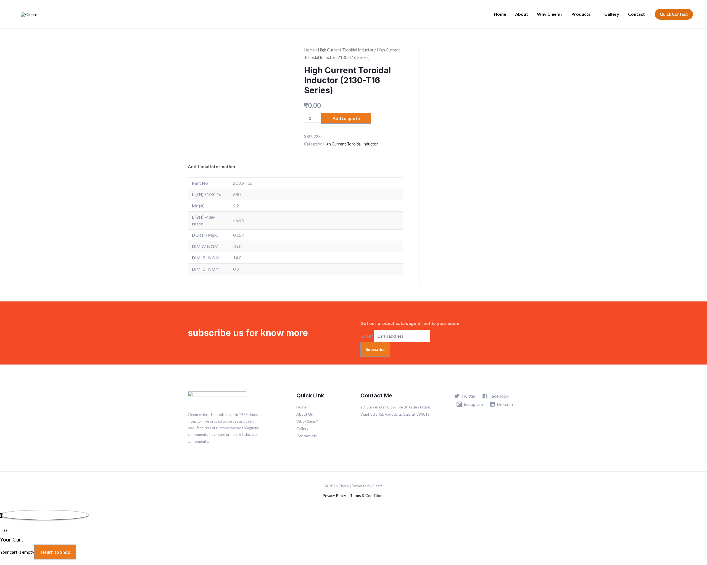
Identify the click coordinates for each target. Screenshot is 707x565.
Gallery (611, 14)
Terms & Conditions (367, 495)
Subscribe (375, 349)
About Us (304, 414)
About (521, 14)
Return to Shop (54, 551)
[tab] (211, 166)
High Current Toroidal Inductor (346, 49)
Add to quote (346, 118)
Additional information (211, 166)
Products (580, 14)
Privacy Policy (334, 495)
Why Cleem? (550, 14)
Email (367, 336)
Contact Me (306, 435)
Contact (636, 14)
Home (500, 14)
